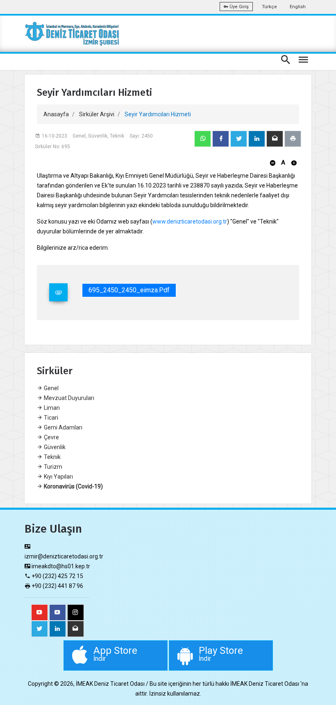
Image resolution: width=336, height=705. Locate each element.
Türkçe (269, 6)
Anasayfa (56, 114)
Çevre (51, 437)
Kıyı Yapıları (58, 476)
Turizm (52, 466)
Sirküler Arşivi (96, 114)
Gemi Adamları (62, 427)
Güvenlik (54, 447)
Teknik (52, 457)
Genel (51, 388)
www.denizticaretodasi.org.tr (189, 221)
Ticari (50, 417)
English (298, 6)
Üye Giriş (238, 6)
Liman (51, 407)
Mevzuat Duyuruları (68, 398)
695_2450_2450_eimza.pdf (129, 290)
